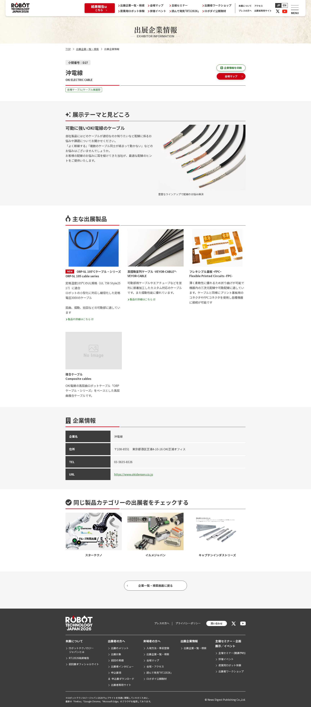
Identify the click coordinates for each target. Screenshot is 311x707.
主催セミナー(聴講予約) (231, 653)
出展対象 (116, 654)
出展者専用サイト (263, 10)
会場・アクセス (155, 666)
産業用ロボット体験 (132, 11)
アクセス (258, 5)
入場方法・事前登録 (158, 648)
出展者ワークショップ (217, 5)
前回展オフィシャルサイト (84, 664)
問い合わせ (216, 623)
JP (278, 5)
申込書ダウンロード (123, 679)
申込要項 (116, 672)
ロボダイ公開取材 (215, 11)
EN (284, 5)
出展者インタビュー (122, 666)
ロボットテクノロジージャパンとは (81, 650)
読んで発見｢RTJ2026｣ (185, 11)
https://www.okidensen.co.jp (133, 474)
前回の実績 (117, 660)
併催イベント (158, 11)
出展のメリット (120, 648)
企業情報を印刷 (233, 68)
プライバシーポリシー (188, 623)
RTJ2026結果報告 (79, 658)
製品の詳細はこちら (79, 319)
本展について (245, 5)
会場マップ (156, 5)
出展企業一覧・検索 (132, 5)
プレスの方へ (245, 10)
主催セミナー (180, 5)
